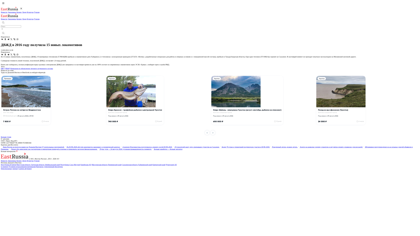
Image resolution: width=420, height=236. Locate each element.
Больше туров (6, 137)
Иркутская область (24, 165)
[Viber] (14, 39)
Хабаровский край (145, 165)
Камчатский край (158, 165)
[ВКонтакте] (2, 39)
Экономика (12, 12)
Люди (24, 12)
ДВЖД (7, 68)
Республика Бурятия (8, 165)
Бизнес (19, 12)
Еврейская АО (86, 165)
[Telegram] (8, 39)
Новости (4, 12)
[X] (11, 39)
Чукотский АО (171, 165)
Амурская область (37, 165)
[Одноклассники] (5, 39)
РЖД (2, 68)
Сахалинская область (130, 165)
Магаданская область (100, 165)
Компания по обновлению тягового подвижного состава (31, 68)
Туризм (36, 12)
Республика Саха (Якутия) (70, 165)
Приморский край (115, 165)
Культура (30, 12)
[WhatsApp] (17, 39)
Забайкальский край (52, 165)
